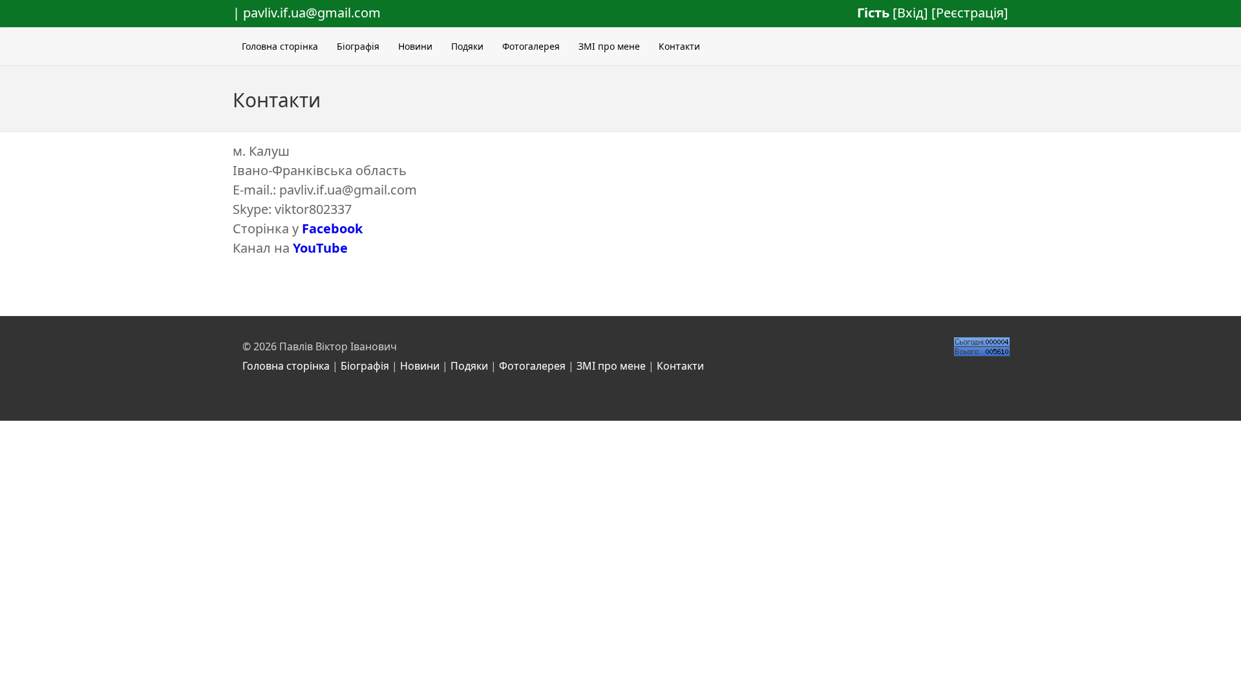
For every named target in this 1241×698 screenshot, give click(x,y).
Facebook (332, 228)
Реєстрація (970, 12)
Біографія (358, 46)
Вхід (910, 12)
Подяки (467, 46)
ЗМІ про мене (609, 46)
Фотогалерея (531, 46)
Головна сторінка (280, 46)
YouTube (320, 248)
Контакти (679, 46)
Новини (415, 46)
